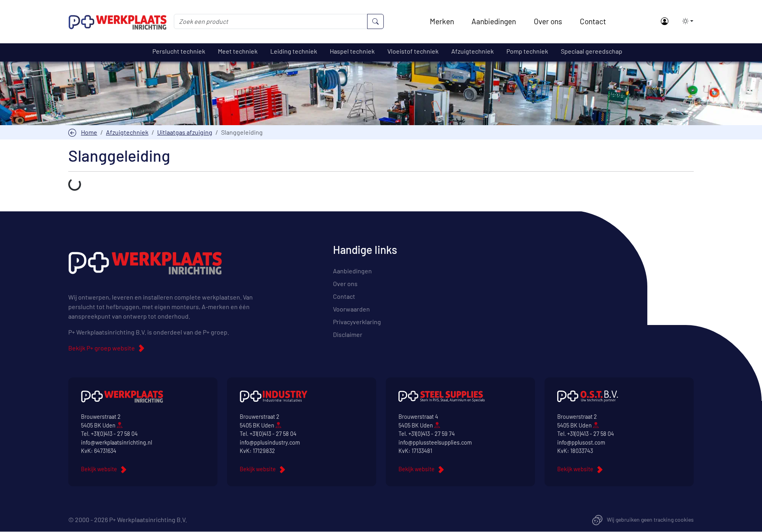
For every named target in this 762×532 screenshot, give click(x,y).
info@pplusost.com (581, 442)
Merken (442, 21)
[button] (685, 21)
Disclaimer (347, 334)
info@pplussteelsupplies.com (435, 442)
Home (89, 132)
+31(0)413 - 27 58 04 (114, 433)
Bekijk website (99, 469)
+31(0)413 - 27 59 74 (431, 433)
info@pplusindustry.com (270, 442)
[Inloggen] (664, 22)
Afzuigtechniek (127, 132)
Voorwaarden (351, 309)
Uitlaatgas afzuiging (184, 132)
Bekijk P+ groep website (101, 348)
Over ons (548, 21)
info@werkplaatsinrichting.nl (116, 442)
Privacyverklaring (357, 321)
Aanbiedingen (493, 21)
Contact (593, 21)
